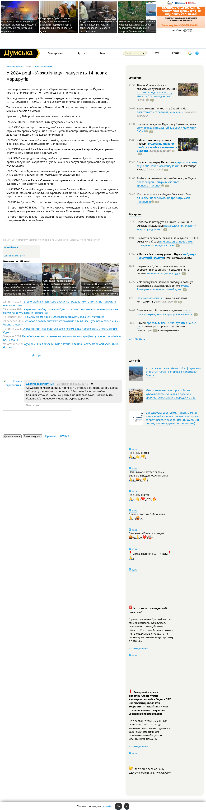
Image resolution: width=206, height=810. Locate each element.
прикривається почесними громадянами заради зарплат (165, 243)
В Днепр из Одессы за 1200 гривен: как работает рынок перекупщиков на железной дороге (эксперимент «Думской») (100, 288)
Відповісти (32, 405)
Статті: (134, 360)
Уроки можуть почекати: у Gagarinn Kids (162, 108)
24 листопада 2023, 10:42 (72, 384)
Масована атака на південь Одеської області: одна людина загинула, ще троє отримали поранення (18, 26)
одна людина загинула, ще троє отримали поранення (163, 199)
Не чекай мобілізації (149, 298)
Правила (50, 436)
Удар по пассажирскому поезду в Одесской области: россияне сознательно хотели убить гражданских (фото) (22, 288)
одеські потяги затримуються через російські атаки (164, 312)
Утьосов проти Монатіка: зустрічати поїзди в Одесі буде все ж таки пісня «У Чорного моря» (61, 322)
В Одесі (142, 323)
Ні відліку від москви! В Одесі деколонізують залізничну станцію (64, 317)
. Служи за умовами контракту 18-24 (162, 299)
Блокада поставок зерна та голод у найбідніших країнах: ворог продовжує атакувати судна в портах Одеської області (137, 26)
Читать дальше (138, 648)
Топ (102, 53)
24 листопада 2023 (15, 66)
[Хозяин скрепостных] (12, 385)
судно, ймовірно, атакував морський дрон (163, 287)
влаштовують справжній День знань (160, 112)
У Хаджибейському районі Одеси (160, 254)
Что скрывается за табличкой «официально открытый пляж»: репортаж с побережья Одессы (173, 371)
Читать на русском (42, 66)
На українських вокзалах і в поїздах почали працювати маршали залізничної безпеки (61, 345)
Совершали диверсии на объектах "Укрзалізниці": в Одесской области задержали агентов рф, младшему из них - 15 (60, 287)
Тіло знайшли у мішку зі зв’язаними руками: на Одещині (157, 87)
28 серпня (135, 214)
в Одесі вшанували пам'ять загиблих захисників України (157, 147)
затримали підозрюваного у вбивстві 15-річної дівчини (154, 94)
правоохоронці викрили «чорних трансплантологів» (158, 183)
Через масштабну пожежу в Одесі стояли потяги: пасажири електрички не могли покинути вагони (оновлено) (60, 311)
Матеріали (55, 53)
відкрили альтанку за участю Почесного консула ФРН (167, 164)
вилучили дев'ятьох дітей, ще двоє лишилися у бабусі (166, 129)
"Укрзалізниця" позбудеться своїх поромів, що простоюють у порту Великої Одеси (60, 330)
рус (157, 53)
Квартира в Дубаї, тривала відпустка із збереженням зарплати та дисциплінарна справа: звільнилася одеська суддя (56, 25)
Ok (118, 806)
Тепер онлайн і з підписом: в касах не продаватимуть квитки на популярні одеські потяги (59, 303)
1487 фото (20, 255)
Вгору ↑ (64, 436)
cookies (107, 806)
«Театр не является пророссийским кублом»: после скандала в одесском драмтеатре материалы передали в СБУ (171, 394)
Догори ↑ (37, 355)
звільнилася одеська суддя (164, 273)
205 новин (9, 255)
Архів (81, 53)
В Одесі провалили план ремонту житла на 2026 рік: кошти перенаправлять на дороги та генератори (98, 26)
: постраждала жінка (178, 257)
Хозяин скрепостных (40, 384)
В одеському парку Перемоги (155, 162)
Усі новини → (137, 339)
